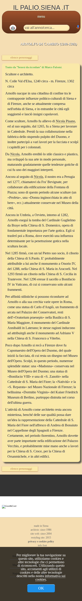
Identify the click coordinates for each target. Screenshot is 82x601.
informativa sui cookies (50, 577)
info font (42, 545)
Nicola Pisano (65, 121)
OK (41, 588)
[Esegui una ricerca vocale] (78, 28)
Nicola (14, 154)
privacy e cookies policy (41, 541)
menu (41, 16)
